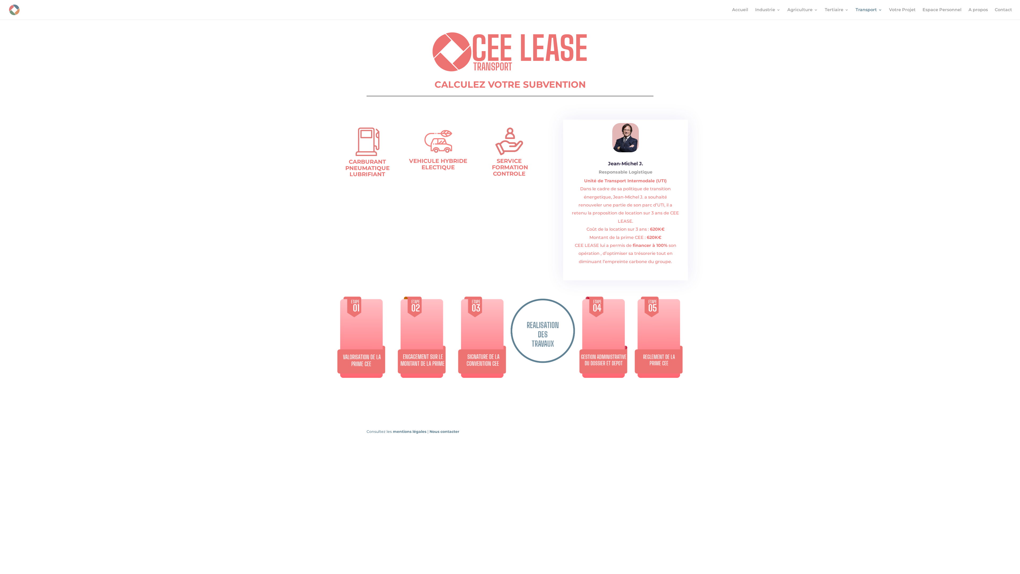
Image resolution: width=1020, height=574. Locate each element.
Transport (866, 10)
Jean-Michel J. (625, 164)
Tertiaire (834, 10)
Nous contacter (444, 431)
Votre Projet (902, 10)
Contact (1003, 10)
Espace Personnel (942, 10)
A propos (978, 10)
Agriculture (800, 10)
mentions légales (410, 431)
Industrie (765, 10)
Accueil (740, 10)
